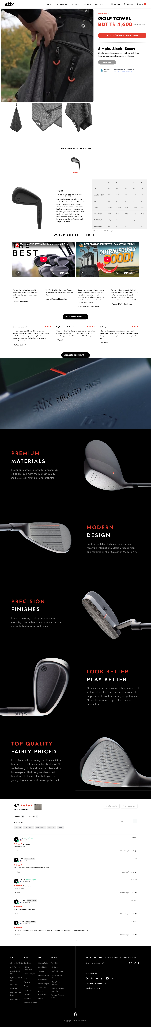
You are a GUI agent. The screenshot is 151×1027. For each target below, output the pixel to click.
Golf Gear (13, 984)
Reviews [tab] (17, 816)
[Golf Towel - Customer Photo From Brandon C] (38, 807)
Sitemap (40, 998)
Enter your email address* (92, 967)
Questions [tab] (31, 816)
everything (28, 827)
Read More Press (74, 316)
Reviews (87, 4)
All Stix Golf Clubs (16, 963)
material (51, 827)
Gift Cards (13, 988)
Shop (49, 4)
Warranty (41, 971)
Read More (24, 301)
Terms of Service (43, 975)
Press (26, 986)
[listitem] (16, 118)
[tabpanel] (75, 204)
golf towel (40, 827)
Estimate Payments (127, 71)
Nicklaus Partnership (28, 968)
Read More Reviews (73, 355)
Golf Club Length (57, 971)
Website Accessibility (42, 993)
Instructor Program (30, 1002)
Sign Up (132, 963)
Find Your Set (62, 4)
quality (18, 827)
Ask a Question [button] (112, 806)
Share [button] (18, 851)
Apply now (117, 71)
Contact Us (28, 990)
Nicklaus (76, 4)
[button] (132, 851)
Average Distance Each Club (57, 989)
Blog (25, 978)
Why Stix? (54, 963)
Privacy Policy (42, 979)
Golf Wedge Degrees (55, 983)
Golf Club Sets (15, 967)
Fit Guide (54, 967)
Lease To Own (15, 999)
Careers (27, 994)
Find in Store (42, 988)
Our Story (99, 4)
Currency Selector (96, 984)
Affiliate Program (43, 983)
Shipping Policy (43, 963)
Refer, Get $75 (29, 974)
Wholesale (27, 998)
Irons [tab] (75, 172)
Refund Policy (42, 967)
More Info (107, 62)
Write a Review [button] (130, 806)
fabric (60, 827)
